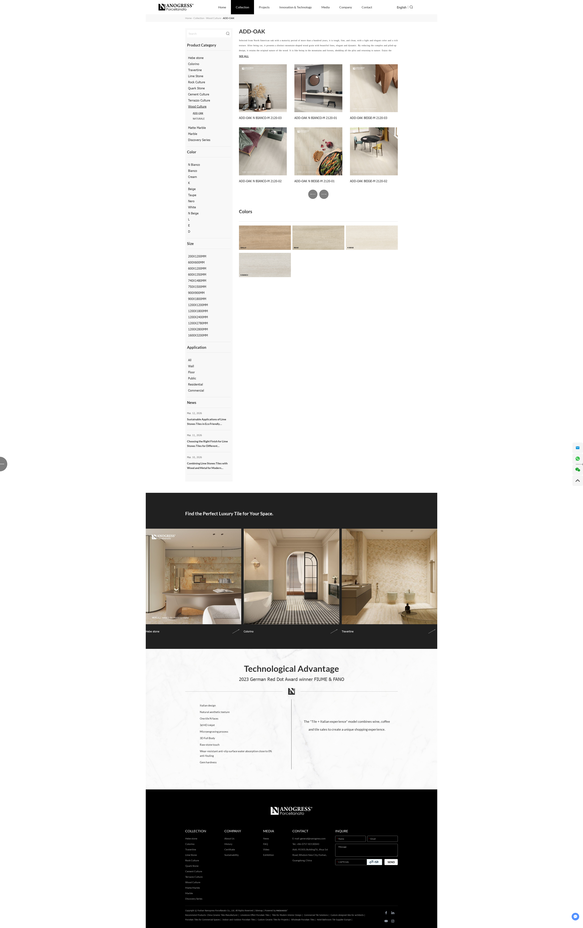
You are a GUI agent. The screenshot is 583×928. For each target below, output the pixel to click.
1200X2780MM (198, 323)
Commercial (196, 390)
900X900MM (196, 292)
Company (345, 7)
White (192, 207)
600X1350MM (197, 274)
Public (192, 378)
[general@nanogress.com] (577, 447)
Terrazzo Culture (199, 100)
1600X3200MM (198, 335)
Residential (195, 384)
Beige (192, 189)
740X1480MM (197, 280)
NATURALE (199, 118)
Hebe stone (196, 58)
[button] (312, 194)
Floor (191, 372)
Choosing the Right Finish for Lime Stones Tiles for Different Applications (207, 444)
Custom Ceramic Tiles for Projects (273, 919)
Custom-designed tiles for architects (347, 915)
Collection (242, 7)
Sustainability (231, 854)
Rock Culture (196, 82)
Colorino (193, 64)
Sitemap (259, 910)
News (266, 838)
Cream (192, 177)
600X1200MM (197, 268)
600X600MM (196, 262)
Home (222, 7)
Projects (264, 7)
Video (266, 849)
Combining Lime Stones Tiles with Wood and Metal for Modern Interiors (207, 466)
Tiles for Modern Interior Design (287, 915)
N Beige (193, 213)
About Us (229, 838)
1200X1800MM (198, 311)
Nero (191, 201)
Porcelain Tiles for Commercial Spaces (202, 919)
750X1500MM (197, 286)
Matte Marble (197, 127)
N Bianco (194, 164)
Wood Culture (213, 18)
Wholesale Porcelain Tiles (302, 919)
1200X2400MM (198, 317)
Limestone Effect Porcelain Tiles (254, 915)
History (228, 843)
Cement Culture (198, 94)
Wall (191, 366)
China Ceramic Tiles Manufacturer (222, 915)
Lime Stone (195, 76)
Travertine (195, 70)
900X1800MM (197, 299)
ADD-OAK (198, 113)
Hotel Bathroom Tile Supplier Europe (334, 919)
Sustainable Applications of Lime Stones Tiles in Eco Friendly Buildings (206, 422)
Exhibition (268, 854)
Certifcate (229, 849)
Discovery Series (199, 140)
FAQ (265, 843)
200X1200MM (197, 256)
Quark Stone (196, 88)
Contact (367, 7)
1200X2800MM (198, 329)
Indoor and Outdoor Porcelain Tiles (238, 919)
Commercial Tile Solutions (316, 915)
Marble (192, 134)
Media (325, 7)
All (189, 360)
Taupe (192, 195)
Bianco (192, 170)
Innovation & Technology (295, 7)
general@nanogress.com (313, 838)
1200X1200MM (198, 305)
